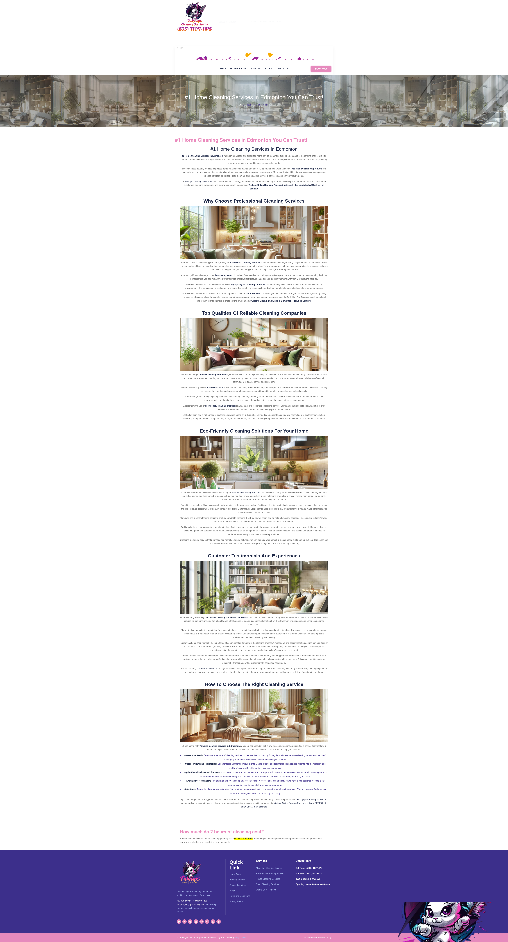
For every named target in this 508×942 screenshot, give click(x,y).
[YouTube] (201, 921)
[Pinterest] (207, 921)
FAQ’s (232, 890)
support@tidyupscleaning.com (191, 904)
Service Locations (238, 885)
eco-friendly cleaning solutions (246, 492)
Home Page (235, 874)
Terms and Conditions (240, 896)
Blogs (268, 69)
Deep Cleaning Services (267, 884)
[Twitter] (184, 921)
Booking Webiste (238, 880)
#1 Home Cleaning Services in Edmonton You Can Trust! (254, 97)
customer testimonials (207, 668)
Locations (254, 69)
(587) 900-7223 (200, 901)
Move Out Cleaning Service (269, 868)
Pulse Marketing (323, 937)
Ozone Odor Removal (266, 890)
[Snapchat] (218, 921)
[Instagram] (213, 921)
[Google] (190, 921)
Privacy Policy (236, 901)
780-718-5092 (225, 25)
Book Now (321, 69)
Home (223, 69)
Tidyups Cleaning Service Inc (198, 181)
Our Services (236, 69)
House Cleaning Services (268, 879)
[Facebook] (179, 921)
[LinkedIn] (196, 921)
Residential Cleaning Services (270, 873)
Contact (282, 69)
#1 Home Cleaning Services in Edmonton (254, 149)
